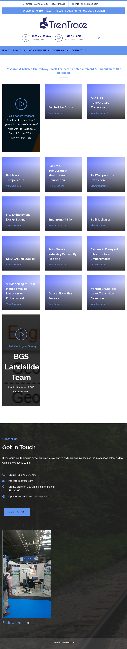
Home (5, 50)
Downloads (60, 50)
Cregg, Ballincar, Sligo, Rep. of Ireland (45, 3)
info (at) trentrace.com (86, 3)
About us (19, 50)
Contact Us (17, 511)
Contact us (79, 50)
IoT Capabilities (38, 50)
